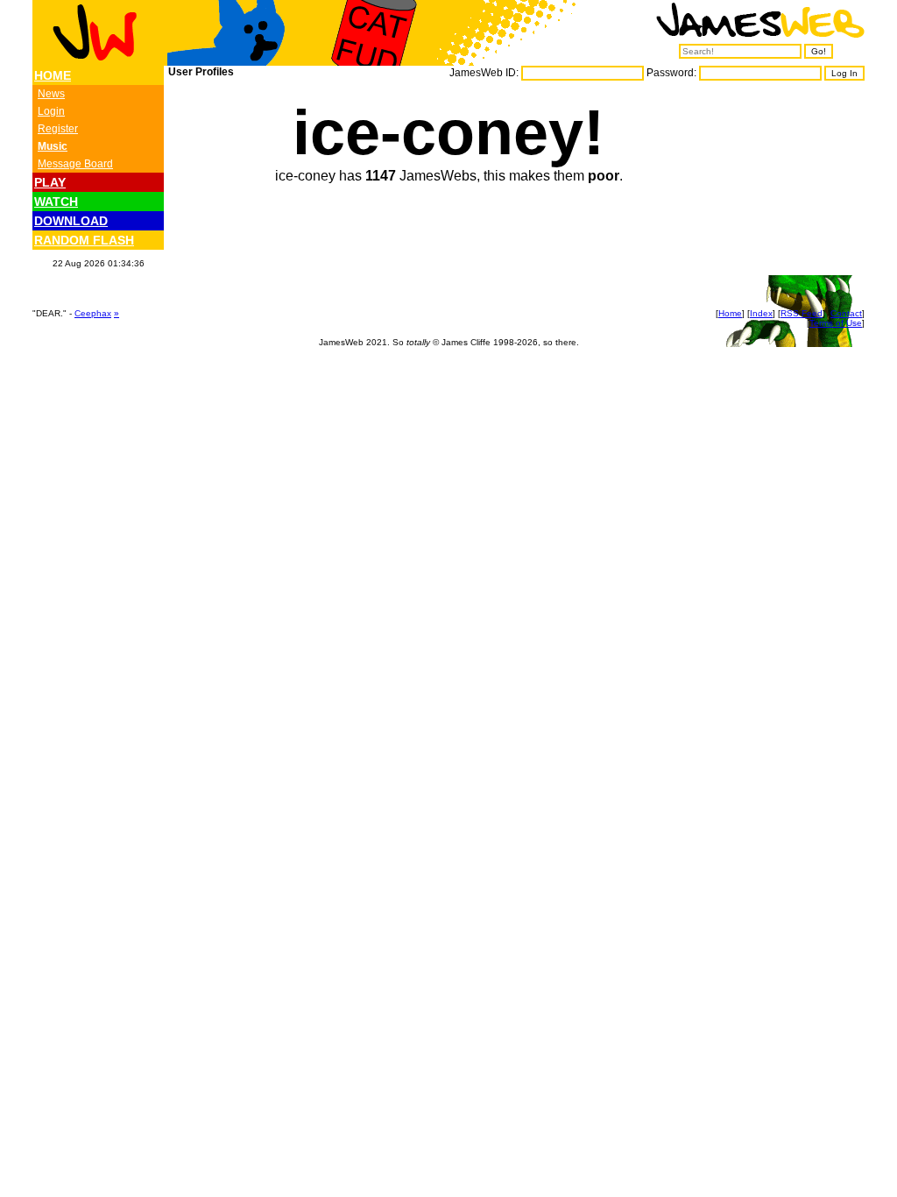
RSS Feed (801, 313)
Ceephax (92, 313)
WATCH (56, 202)
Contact (846, 313)
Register (58, 129)
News (51, 94)
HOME (52, 75)
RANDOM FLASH (84, 240)
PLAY (50, 182)
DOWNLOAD (71, 221)
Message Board (75, 164)
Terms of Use (835, 323)
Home (730, 313)
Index (761, 313)
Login (51, 111)
